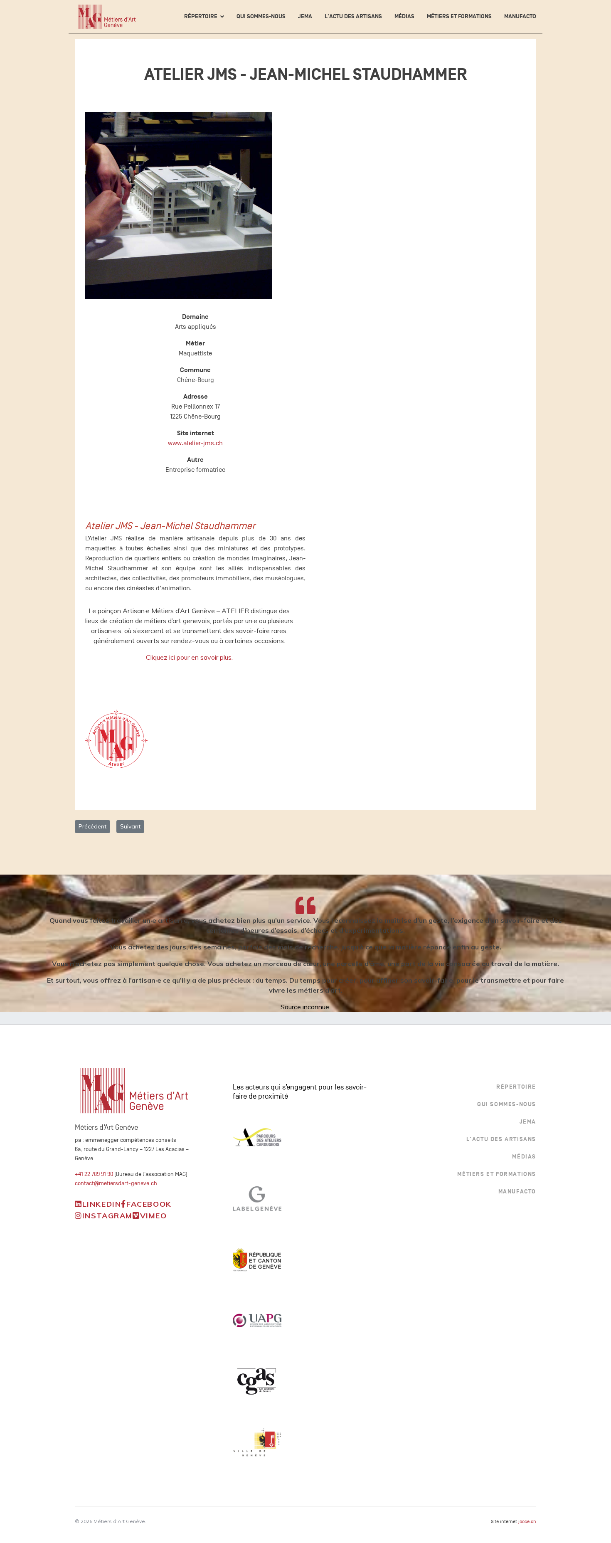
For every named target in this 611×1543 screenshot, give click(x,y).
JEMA (305, 16)
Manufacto (520, 16)
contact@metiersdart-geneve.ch (116, 1183)
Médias (404, 16)
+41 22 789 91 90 (94, 1174)
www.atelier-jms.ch (195, 443)
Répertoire (200, 16)
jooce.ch (527, 1521)
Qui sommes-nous (261, 16)
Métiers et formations (459, 16)
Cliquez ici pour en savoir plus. (189, 657)
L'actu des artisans (353, 16)
